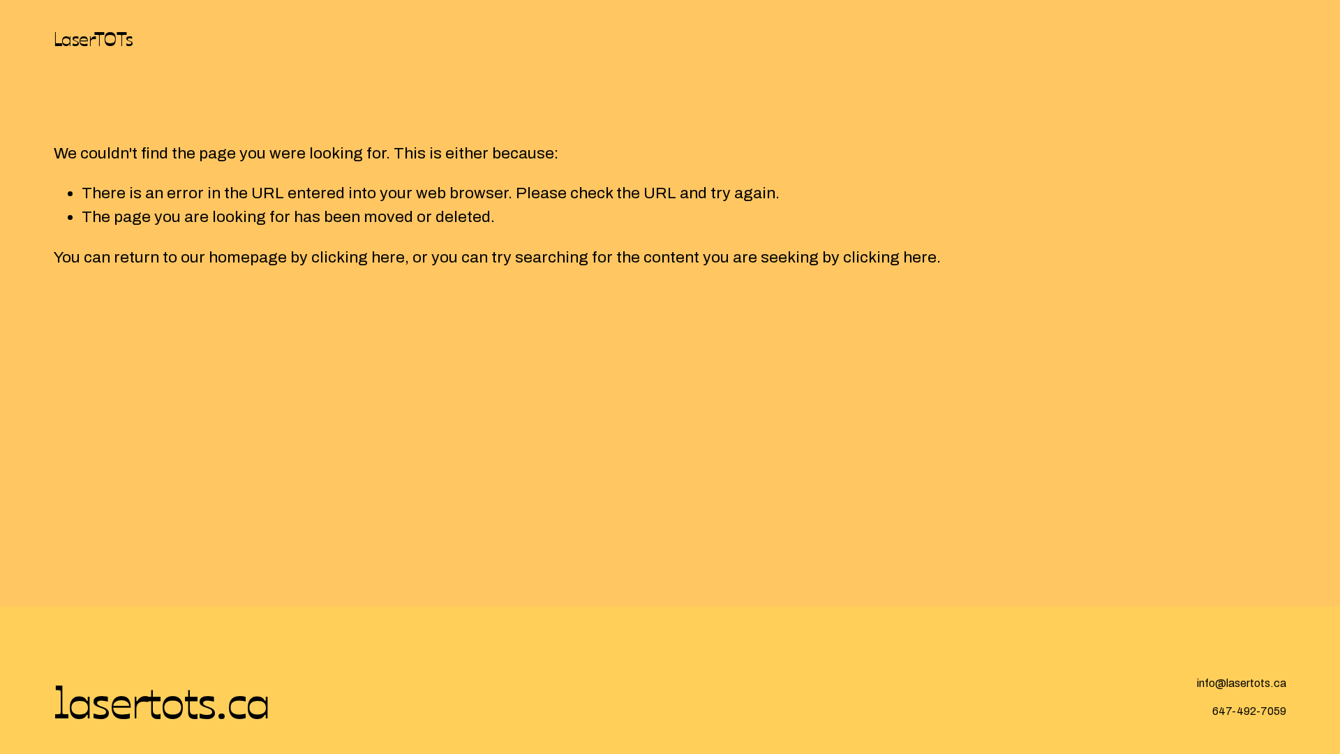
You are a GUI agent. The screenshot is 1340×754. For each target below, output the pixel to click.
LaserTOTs (93, 38)
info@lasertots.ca (1241, 683)
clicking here (358, 257)
